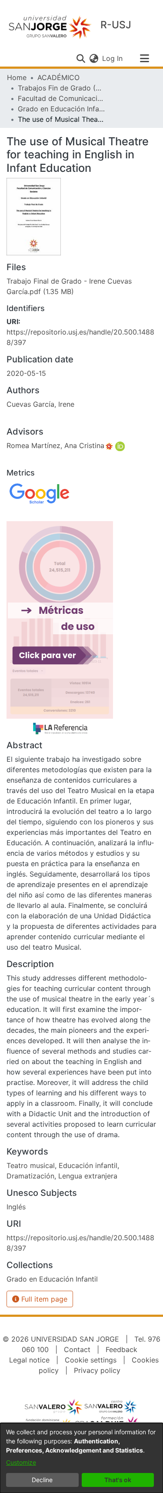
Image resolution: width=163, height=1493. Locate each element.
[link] (52, 1279)
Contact (77, 1349)
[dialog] (81, 1458)
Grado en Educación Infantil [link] (61, 108)
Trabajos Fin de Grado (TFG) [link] (61, 88)
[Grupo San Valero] (54, 1407)
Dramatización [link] (30, 1176)
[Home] (50, 26)
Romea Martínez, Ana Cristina (55, 445)
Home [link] (17, 77)
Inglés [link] (16, 1206)
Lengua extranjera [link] (87, 1176)
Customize (21, 1462)
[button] (80, 58)
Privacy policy (97, 1370)
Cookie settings (90, 1360)
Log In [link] (112, 58)
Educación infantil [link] (88, 1165)
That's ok (117, 1479)
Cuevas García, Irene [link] (40, 404)
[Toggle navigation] (144, 58)
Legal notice (29, 1360)
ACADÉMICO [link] (58, 77)
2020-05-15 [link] (26, 373)
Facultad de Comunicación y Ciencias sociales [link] (61, 98)
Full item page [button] (43, 1299)
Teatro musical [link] (31, 1165)
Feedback (121, 1349)
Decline (42, 1479)
